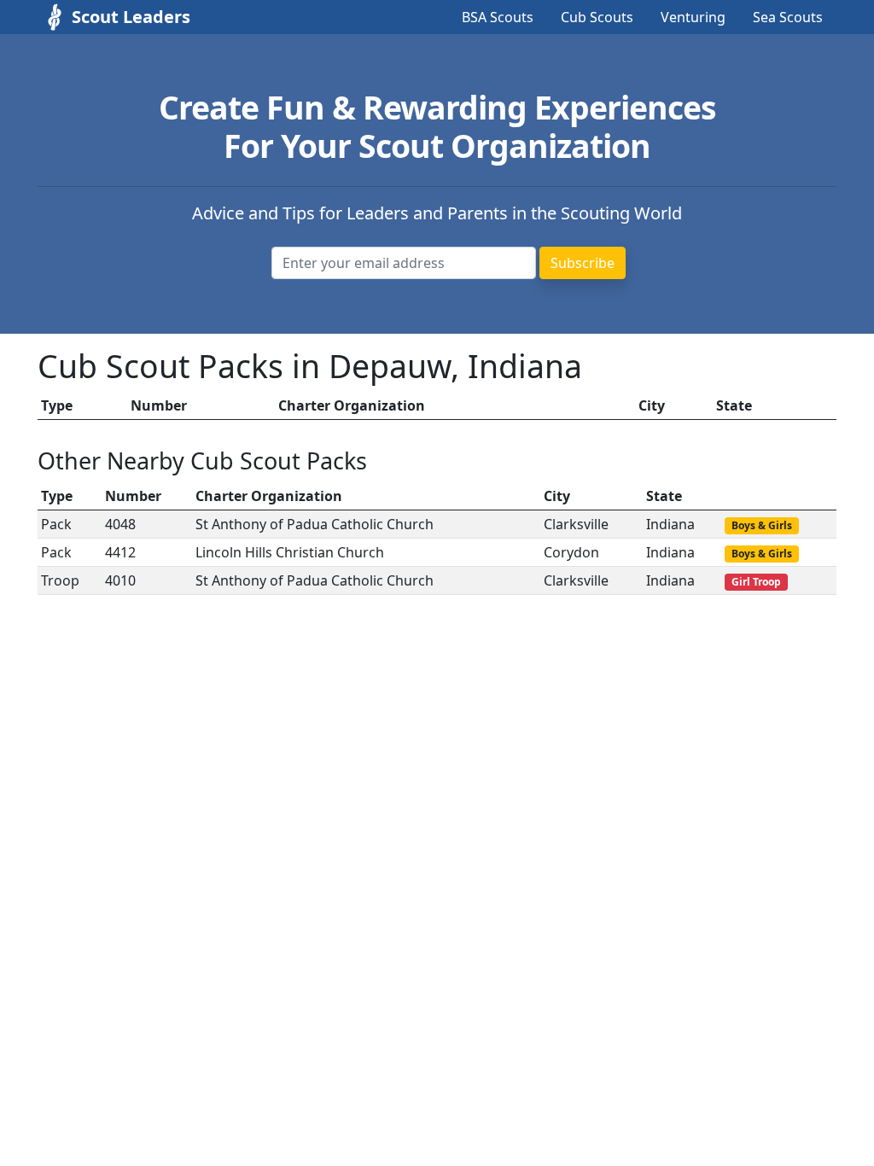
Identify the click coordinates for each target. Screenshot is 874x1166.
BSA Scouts (497, 17)
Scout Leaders (131, 16)
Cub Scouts (597, 17)
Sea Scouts (788, 17)
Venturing (693, 17)
